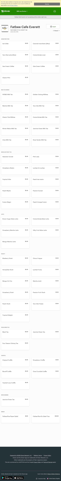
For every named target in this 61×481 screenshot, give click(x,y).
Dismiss (47, 4)
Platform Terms (38, 455)
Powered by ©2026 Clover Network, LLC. (21, 455)
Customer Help (42, 478)
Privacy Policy (13, 5)
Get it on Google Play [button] (7, 478)
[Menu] (7, 11)
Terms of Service (48, 462)
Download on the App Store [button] (19, 478)
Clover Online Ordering (53, 474)
